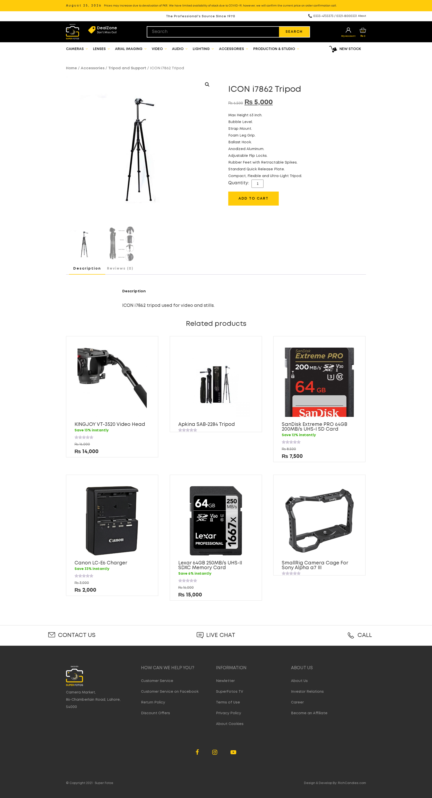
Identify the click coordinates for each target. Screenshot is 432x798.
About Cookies (230, 723)
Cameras (75, 49)
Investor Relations (307, 691)
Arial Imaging (129, 49)
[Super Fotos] (72, 32)
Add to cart (253, 198)
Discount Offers (155, 713)
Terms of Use (228, 702)
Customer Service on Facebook (169, 691)
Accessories (232, 49)
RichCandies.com (352, 783)
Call (365, 635)
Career (297, 702)
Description (87, 268)
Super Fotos (104, 783)
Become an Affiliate (309, 713)
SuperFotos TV (229, 691)
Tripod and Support (127, 68)
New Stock (350, 49)
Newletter (225, 680)
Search (294, 31)
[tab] (87, 269)
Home (71, 68)
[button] (207, 84)
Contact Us (77, 635)
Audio (178, 49)
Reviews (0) (120, 268)
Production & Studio (274, 49)
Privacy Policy (228, 713)
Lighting (202, 49)
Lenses (100, 49)
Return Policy (153, 702)
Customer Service (157, 680)
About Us (299, 680)
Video (158, 49)
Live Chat (220, 635)
